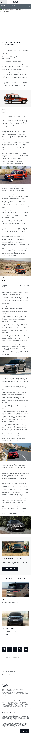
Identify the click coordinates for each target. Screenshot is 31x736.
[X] (20, 649)
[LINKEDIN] (26, 649)
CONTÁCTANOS (5, 667)
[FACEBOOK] (15, 649)
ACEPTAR (24, 731)
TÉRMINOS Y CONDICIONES (8, 671)
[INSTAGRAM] (4, 649)
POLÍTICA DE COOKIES (7, 674)
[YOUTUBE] (9, 649)
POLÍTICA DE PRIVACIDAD (8, 677)
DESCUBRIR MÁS (11, 568)
